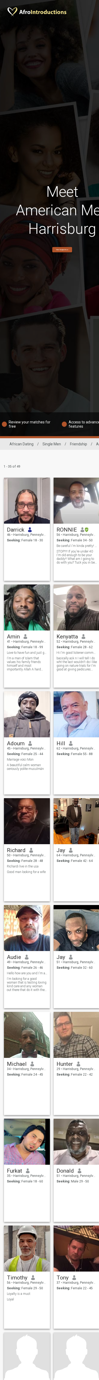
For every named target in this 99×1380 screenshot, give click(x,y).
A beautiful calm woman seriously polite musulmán (25, 767)
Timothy (17, 1277)
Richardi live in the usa (23, 866)
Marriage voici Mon (20, 759)
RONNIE (66, 530)
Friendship (78, 444)
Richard (16, 850)
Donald (65, 1171)
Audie (14, 957)
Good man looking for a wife (26, 872)
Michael (17, 1064)
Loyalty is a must (18, 1294)
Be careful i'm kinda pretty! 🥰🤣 (76, 546)
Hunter (64, 1064)
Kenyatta (67, 636)
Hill (60, 743)
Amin (13, 636)
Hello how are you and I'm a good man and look (27, 973)
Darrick (15, 530)
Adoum (16, 743)
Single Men (52, 444)
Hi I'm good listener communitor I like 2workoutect (76, 653)
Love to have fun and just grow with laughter (27, 653)
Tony (62, 1277)
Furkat (14, 1171)
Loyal (10, 1299)
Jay (60, 850)
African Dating (22, 444)
